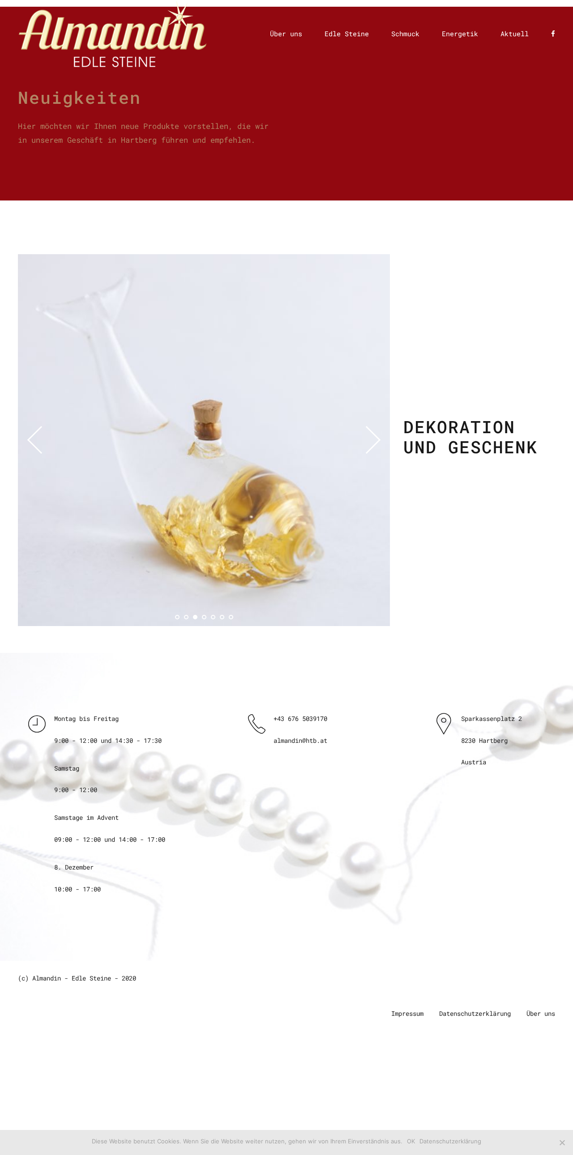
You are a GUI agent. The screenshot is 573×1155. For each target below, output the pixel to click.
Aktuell (514, 33)
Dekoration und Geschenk (470, 437)
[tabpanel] (204, 440)
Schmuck (405, 33)
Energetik (460, 33)
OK (411, 1141)
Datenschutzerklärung (475, 1014)
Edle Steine (347, 33)
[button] (41, 440)
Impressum (407, 1014)
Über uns (286, 33)
